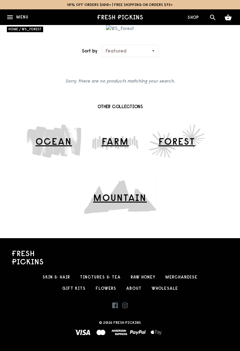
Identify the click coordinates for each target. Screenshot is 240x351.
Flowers (106, 288)
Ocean (54, 141)
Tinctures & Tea (100, 277)
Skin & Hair (56, 277)
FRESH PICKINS (127, 322)
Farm (115, 141)
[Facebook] (115, 306)
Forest (176, 141)
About (134, 288)
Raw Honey (143, 277)
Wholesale (165, 288)
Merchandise (181, 277)
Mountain (120, 197)
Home (13, 29)
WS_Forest (32, 29)
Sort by (90, 51)
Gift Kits (74, 288)
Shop (193, 17)
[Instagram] (125, 306)
